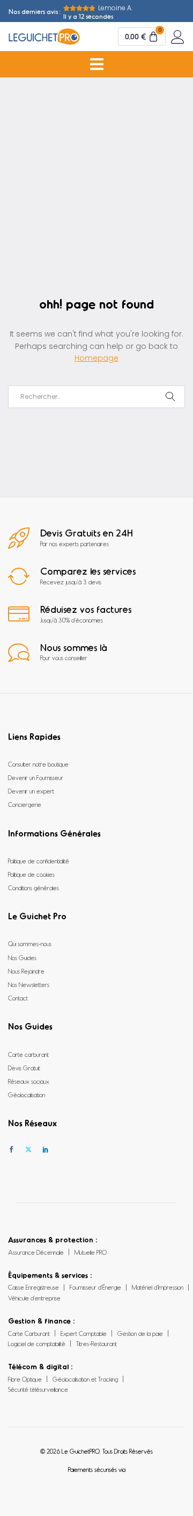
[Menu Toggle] (96, 64)
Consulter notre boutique (38, 764)
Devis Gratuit (24, 1067)
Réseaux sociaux (28, 1081)
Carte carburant (28, 1054)
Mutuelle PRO (91, 1252)
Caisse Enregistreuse (33, 1287)
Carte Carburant (29, 1333)
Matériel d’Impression (157, 1287)
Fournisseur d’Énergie (95, 1287)
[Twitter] (28, 1150)
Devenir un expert (31, 791)
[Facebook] (11, 1150)
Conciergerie (24, 804)
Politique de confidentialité (38, 860)
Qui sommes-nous (29, 943)
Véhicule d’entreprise (34, 1298)
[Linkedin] (45, 1150)
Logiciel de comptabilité (36, 1343)
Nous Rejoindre (26, 971)
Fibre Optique (25, 1379)
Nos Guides (22, 957)
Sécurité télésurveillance (38, 1389)
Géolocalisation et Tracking (85, 1379)
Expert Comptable (84, 1333)
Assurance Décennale (36, 1252)
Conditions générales (33, 887)
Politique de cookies (31, 874)
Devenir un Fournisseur (35, 777)
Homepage (96, 358)
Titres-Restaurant (96, 1343)
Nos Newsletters (28, 984)
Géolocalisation (26, 1094)
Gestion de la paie (140, 1333)
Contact (18, 998)
